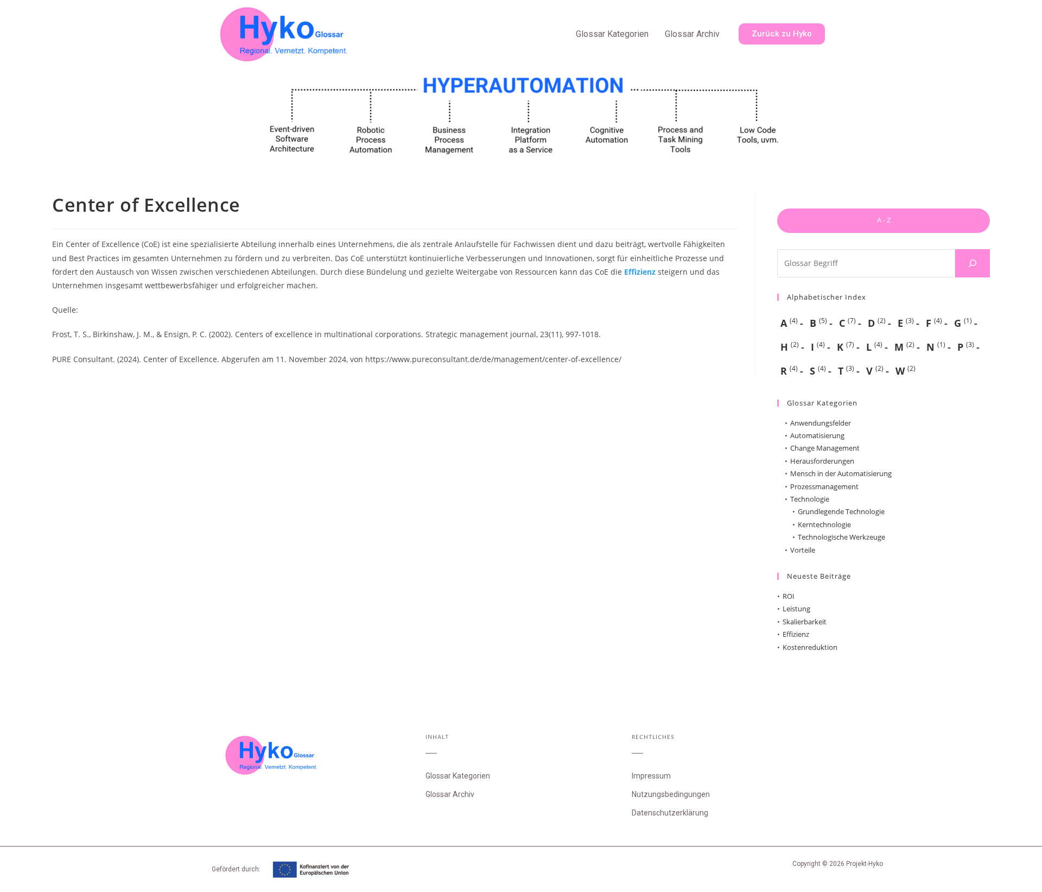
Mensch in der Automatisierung (841, 473)
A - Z (884, 220)
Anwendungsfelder (820, 423)
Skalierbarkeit (805, 622)
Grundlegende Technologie (841, 511)
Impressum (651, 775)
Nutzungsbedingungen (671, 794)
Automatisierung (817, 435)
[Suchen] (972, 263)
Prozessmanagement (824, 486)
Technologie (809, 499)
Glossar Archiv (692, 34)
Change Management (825, 448)
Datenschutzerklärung (670, 812)
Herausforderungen (822, 461)
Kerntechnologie (824, 524)
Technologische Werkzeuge (841, 537)
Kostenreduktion (810, 647)
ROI (789, 596)
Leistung (796, 608)
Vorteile (802, 550)
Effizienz (640, 272)
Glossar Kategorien (612, 34)
